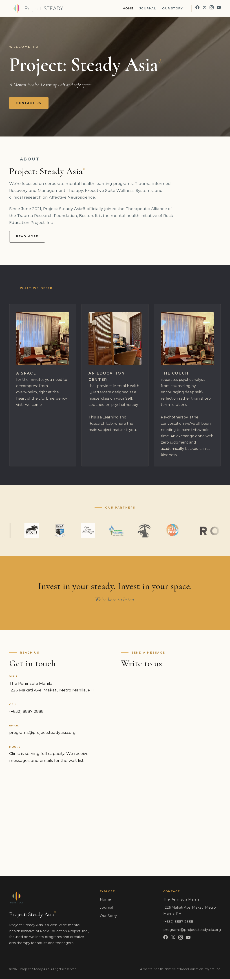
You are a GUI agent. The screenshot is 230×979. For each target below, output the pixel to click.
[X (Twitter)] (205, 7)
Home (128, 8)
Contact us (28, 103)
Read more (27, 236)
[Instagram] (212, 7)
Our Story (172, 8)
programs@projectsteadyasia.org (42, 732)
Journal (147, 8)
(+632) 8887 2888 (26, 711)
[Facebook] (197, 7)
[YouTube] (219, 7)
